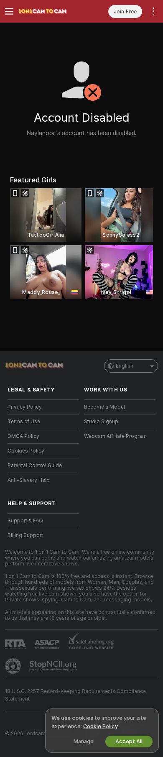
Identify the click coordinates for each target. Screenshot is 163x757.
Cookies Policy (26, 451)
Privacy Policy (25, 407)
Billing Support (25, 535)
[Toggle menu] (9, 11)
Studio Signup (101, 422)
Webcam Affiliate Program (115, 436)
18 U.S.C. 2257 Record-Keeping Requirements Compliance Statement (75, 695)
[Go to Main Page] (50, 11)
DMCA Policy (23, 436)
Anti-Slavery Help (29, 480)
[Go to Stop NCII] (54, 666)
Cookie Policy (100, 726)
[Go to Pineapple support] (14, 666)
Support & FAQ (25, 521)
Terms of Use (24, 422)
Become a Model (104, 407)
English (124, 366)
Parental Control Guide (35, 465)
